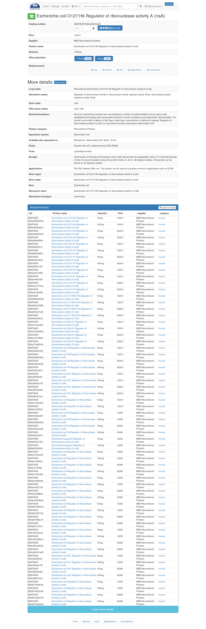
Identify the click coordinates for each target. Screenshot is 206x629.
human (162, 217)
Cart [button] (76, 6)
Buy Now (115, 27)
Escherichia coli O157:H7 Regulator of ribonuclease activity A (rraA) (70, 245)
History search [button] (154, 6)
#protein (86, 621)
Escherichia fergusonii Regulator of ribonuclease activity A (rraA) (68, 440)
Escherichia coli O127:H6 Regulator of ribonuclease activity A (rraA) (70, 219)
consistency (154, 69)
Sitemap (55, 6)
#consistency (127, 621)
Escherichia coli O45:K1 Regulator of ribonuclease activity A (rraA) (69, 323)
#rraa (75, 621)
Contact (65, 6)
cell (121, 69)
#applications (110, 621)
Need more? (60, 82)
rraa (95, 69)
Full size (169, 4)
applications (136, 69)
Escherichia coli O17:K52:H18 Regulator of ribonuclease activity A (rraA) (72, 297)
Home (46, 6)
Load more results (103, 609)
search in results (168, 207)
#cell (97, 621)
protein (108, 69)
